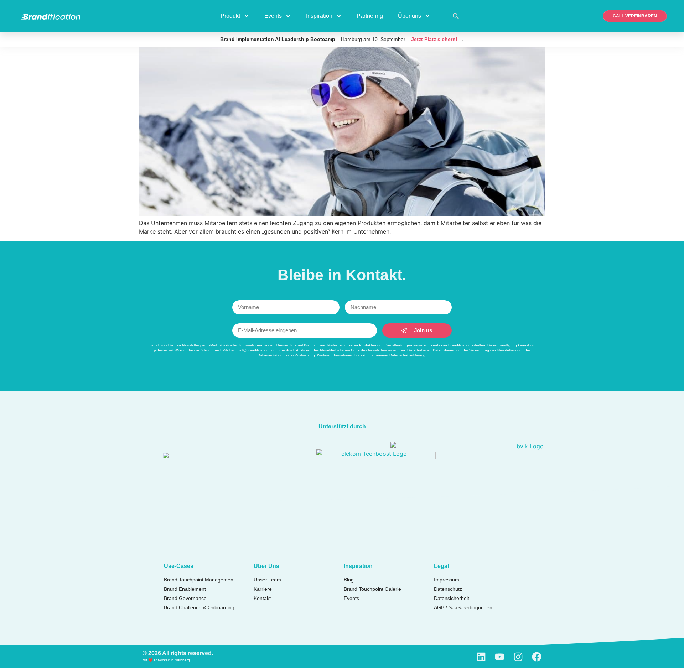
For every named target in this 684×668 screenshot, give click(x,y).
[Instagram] (518, 657)
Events (273, 16)
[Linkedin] (481, 657)
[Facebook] (537, 657)
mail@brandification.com (256, 350)
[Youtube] (499, 657)
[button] (456, 16)
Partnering (370, 16)
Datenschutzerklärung (407, 355)
